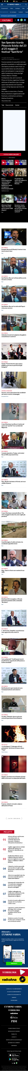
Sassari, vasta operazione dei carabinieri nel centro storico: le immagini (13, 393)
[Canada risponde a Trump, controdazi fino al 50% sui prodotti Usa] (14, 440)
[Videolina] (14, 972)
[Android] (14, 1059)
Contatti (14, 1037)
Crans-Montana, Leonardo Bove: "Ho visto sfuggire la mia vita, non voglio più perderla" (13, 514)
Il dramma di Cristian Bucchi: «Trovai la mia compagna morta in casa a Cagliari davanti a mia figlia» (16, 885)
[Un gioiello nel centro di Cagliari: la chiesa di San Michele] (21, 172)
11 (15, 818)
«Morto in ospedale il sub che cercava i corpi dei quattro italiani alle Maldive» (16, 876)
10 (14, 818)
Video (11, 8)
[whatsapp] (7, 1)
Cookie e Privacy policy (14, 1028)
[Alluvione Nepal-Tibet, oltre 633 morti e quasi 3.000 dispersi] (7, 199)
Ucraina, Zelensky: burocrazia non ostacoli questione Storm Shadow (11, 717)
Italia (23, 8)
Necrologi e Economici (14, 1031)
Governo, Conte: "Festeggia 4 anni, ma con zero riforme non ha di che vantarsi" (21, 208)
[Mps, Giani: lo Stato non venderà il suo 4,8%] (14, 558)
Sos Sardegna (13, 12)
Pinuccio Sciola (9, 105)
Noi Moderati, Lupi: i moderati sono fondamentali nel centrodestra (12, 688)
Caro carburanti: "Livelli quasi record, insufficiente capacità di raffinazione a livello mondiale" (13, 660)
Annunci (14, 997)
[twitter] (2, 1)
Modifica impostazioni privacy (14, 1039)
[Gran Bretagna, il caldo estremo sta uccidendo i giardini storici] (14, 529)
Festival (17, 105)
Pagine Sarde (14, 1000)
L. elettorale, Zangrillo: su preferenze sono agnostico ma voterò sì (12, 631)
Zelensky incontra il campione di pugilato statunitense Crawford (13, 335)
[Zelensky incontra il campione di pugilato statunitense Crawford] (14, 322)
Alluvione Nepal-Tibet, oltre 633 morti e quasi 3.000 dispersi (7, 207)
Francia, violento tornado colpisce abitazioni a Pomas (11, 804)
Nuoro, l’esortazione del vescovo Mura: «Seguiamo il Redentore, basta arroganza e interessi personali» (7, 183)
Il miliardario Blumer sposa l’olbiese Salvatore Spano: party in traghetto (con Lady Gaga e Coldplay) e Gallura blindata (16, 859)
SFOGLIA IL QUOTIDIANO (8, 16)
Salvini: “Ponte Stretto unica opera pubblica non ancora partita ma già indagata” (11, 365)
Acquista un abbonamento (14, 991)
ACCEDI (24, 1)
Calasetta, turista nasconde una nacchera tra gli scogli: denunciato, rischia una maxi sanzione (16, 868)
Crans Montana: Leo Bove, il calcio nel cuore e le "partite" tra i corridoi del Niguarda (12, 425)
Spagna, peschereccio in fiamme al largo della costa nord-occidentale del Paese (13, 777)
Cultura (6, 20)
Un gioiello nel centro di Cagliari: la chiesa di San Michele (21, 181)
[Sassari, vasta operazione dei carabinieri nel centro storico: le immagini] (14, 380)
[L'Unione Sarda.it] (14, 4)
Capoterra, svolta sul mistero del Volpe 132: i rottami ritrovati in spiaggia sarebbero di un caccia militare (16, 911)
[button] (15, 20)
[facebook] (5, 1)
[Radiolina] (14, 979)
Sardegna (17, 8)
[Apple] (14, 1055)
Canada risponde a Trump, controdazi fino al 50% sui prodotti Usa (12, 454)
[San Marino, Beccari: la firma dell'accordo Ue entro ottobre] (14, 265)
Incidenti (21, 12)
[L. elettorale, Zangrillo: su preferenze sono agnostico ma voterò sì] (14, 618)
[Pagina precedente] (22, 818)
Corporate (14, 1045)
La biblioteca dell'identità (14, 994)
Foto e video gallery (11, 154)
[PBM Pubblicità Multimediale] (14, 1021)
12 (17, 818)
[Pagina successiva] (6, 818)
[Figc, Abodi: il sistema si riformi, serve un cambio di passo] (14, 469)
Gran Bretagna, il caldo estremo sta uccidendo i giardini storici (12, 542)
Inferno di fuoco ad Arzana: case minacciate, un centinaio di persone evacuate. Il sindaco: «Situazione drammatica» (16, 840)
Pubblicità (14, 1034)
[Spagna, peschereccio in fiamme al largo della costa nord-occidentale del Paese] (14, 764)
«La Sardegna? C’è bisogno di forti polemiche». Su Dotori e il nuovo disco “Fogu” (12, 748)
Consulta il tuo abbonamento (14, 988)
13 (19, 818)
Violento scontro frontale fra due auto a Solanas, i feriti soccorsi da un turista (16, 919)
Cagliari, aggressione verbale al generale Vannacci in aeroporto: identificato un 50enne (16, 849)
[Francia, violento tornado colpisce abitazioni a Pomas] (14, 791)
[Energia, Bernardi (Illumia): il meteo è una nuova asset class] (14, 236)
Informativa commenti (14, 1042)
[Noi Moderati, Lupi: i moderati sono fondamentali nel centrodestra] (14, 675)
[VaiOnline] (14, 1018)
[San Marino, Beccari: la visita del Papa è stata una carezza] (14, 293)
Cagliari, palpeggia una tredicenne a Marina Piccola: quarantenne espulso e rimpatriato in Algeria (16, 894)
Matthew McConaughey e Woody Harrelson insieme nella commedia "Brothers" (11, 600)
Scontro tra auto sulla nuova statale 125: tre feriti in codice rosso (16, 901)
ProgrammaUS (4, 8)
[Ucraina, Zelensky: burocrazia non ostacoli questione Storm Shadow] (14, 704)
